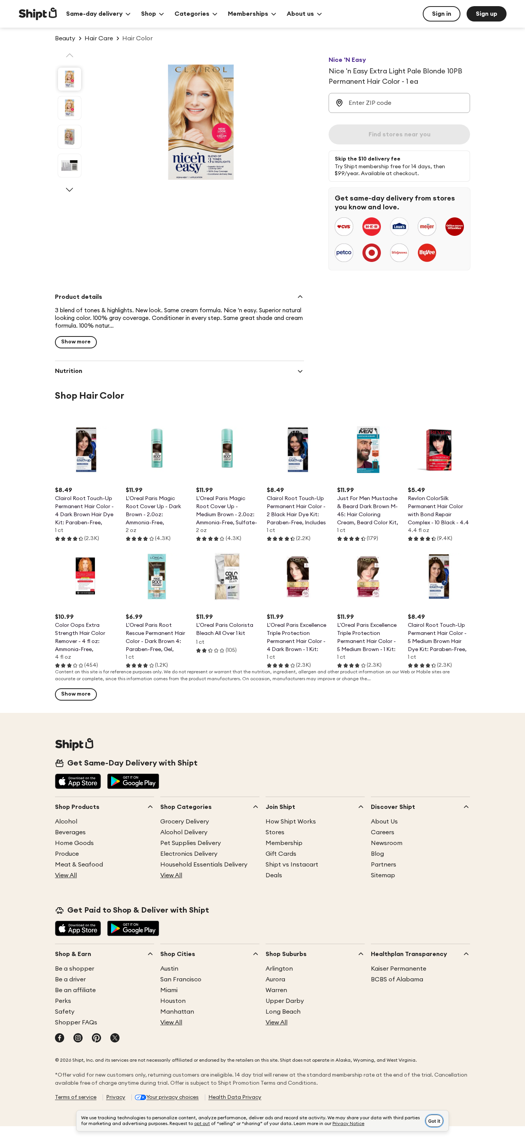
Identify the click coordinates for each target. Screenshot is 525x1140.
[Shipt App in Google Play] (133, 782)
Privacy (115, 1097)
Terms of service (75, 1097)
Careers (382, 832)
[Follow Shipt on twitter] (115, 1038)
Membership (284, 843)
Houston (173, 1001)
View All (66, 875)
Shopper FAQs (76, 1022)
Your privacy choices (172, 1097)
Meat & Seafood (79, 865)
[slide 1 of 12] (69, 79)
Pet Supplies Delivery (190, 843)
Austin (169, 969)
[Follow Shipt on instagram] (78, 1038)
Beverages (70, 832)
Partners (383, 865)
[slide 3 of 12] (69, 136)
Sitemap (383, 875)
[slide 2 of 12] (69, 107)
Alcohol (66, 822)
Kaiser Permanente (398, 969)
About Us (384, 822)
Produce (67, 854)
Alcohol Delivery (184, 832)
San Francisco (180, 979)
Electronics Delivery (189, 854)
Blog (377, 854)
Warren (276, 990)
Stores (275, 832)
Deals (274, 875)
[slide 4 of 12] (69, 165)
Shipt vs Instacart (292, 865)
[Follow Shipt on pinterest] (96, 1038)
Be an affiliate (75, 990)
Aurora (275, 979)
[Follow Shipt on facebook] (59, 1038)
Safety (65, 1012)
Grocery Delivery (184, 822)
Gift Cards (281, 854)
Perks (63, 1001)
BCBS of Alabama (397, 979)
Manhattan (177, 1012)
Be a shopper (74, 969)
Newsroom (386, 843)
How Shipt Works (291, 822)
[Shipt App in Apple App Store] (78, 782)
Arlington (279, 969)
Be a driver (70, 979)
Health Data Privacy (234, 1097)
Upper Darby (285, 1001)
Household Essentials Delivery (204, 865)
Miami (169, 990)
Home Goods (74, 843)
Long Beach (283, 1012)
